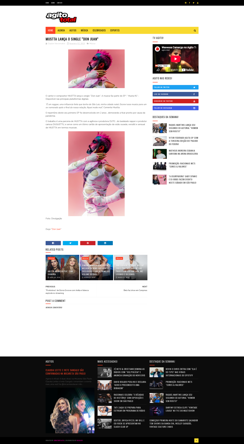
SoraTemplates (59, 440)
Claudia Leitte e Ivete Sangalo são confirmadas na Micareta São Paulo (66, 371)
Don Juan (56, 229)
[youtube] (197, 3)
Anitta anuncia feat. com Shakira (60, 273)
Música (84, 30)
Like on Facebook (161, 94)
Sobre (53, 3)
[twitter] (193, 3)
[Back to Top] (196, 440)
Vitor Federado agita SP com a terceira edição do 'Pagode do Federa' (183, 141)
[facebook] (189, 3)
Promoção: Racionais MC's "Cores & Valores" (182, 165)
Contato (59, 3)
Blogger (80, 440)
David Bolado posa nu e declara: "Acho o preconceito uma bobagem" (130, 385)
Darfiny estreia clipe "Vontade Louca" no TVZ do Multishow (181, 409)
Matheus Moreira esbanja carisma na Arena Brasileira (183, 152)
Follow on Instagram (163, 108)
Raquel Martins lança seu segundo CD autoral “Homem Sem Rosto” (183, 128)
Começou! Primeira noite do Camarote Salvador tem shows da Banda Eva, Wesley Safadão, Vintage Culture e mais (174, 423)
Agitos (72, 30)
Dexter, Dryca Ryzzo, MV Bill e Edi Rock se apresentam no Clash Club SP (129, 423)
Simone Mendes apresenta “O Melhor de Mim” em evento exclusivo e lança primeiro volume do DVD (96, 270)
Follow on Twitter (161, 87)
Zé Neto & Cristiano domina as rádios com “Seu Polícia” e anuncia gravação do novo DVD (129, 372)
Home (47, 3)
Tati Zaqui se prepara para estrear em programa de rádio (129, 409)
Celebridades (99, 30)
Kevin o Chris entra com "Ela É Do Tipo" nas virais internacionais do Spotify (181, 372)
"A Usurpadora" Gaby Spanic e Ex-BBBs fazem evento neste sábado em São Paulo (183, 179)
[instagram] (185, 3)
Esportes (115, 30)
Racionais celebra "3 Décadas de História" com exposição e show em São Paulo (129, 397)
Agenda (61, 30)
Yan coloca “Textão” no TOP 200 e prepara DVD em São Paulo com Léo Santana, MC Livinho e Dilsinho (130, 270)
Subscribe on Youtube (163, 101)
